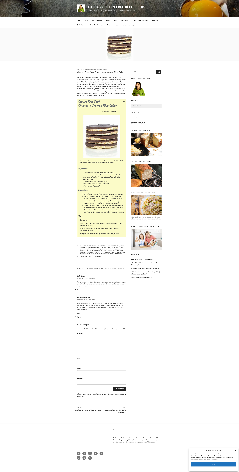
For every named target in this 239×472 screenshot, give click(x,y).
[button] (235, 450)
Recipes (107, 20)
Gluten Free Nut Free (111, 250)
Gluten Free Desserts (93, 249)
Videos (115, 20)
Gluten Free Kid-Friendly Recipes (91, 250)
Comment (81, 333)
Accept (213, 464)
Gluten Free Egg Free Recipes (111, 249)
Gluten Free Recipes (83, 297)
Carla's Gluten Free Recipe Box (116, 7)
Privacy (213, 468)
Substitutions (124, 20)
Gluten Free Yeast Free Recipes (111, 253)
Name (79, 359)
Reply (79, 290)
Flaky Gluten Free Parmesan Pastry (141, 277)
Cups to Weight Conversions (140, 20)
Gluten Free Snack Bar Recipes (100, 252)
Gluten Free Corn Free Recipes (108, 246)
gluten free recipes (95, 256)
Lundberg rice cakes (106, 172)
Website (80, 378)
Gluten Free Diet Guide (96, 25)
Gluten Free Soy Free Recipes (90, 253)
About (108, 25)
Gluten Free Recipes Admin (97, 69)
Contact (115, 25)
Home (78, 20)
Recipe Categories (97, 20)
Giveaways (155, 20)
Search (86, 20)
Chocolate (83, 256)
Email (79, 368)
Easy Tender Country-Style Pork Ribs (142, 259)
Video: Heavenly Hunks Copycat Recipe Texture (145, 268)
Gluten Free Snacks (118, 252)
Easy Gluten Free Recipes (88, 246)
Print (123, 101)
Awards (123, 25)
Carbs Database (81, 25)
